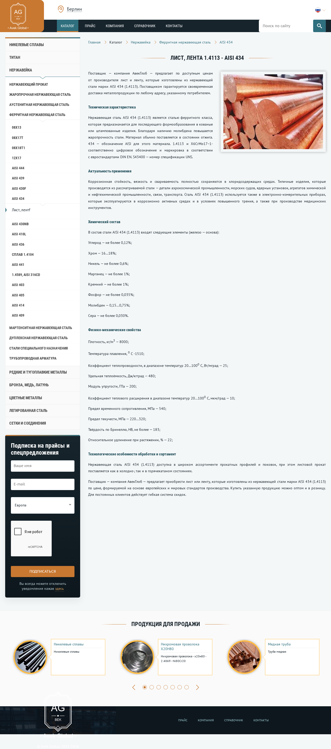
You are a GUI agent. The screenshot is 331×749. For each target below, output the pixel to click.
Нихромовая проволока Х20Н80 (180, 646)
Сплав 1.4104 (23, 254)
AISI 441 (18, 265)
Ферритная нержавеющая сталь (37, 115)
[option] (58, 657)
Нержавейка (20, 70)
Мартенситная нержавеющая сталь (40, 328)
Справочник (144, 26)
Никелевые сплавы (26, 44)
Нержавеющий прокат (28, 84)
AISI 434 (18, 199)
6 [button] (179, 687)
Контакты (174, 26)
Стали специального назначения (38, 348)
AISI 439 (18, 178)
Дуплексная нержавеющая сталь (38, 338)
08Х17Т (17, 138)
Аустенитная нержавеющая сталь (39, 105)
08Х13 (16, 127)
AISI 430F (19, 188)
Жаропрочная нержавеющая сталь (40, 94)
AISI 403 (18, 285)
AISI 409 (18, 315)
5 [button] (172, 687)
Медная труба (279, 644)
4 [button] (165, 687)
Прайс (90, 26)
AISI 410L (19, 234)
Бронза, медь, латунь (29, 385)
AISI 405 (18, 295)
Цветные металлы (25, 398)
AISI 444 (18, 168)
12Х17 (16, 158)
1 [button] (144, 687)
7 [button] (186, 687)
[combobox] (74, 10)
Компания (115, 26)
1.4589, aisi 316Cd (26, 275)
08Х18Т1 (18, 148)
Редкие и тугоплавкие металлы (38, 372)
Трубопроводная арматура (32, 358)
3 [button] (158, 687)
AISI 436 (18, 244)
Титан (14, 57)
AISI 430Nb (20, 224)
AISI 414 (18, 305)
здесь (59, 588)
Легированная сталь (28, 410)
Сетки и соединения (27, 423)
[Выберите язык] (320, 10)
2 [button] (151, 687)
